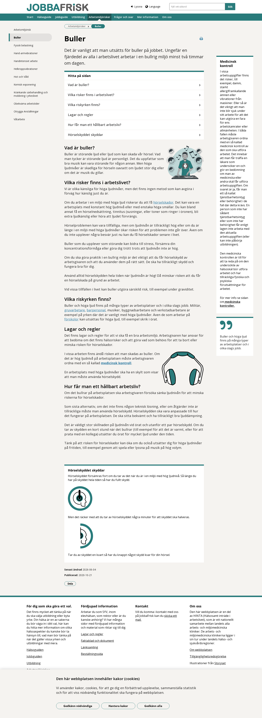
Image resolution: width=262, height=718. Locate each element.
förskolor (71, 319)
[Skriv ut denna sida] (201, 38)
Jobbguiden (34, 656)
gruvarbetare (74, 310)
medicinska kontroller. (230, 304)
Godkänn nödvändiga (77, 706)
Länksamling (89, 647)
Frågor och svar (123, 17)
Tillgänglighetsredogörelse (208, 656)
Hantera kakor (118, 706)
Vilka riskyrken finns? (84, 105)
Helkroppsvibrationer (26, 69)
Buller (17, 37)
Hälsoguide (44, 17)
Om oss (166, 17)
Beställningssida (92, 654)
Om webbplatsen (201, 650)
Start (30, 17)
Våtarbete (19, 119)
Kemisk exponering (25, 84)
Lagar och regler (80, 115)
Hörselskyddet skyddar (85, 135)
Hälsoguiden (35, 650)
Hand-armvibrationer (26, 53)
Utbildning (78, 17)
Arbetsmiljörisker (99, 17)
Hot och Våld (21, 76)
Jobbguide (61, 17)
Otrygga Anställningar (26, 111)
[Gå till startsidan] (57, 7)
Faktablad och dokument (97, 641)
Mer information (147, 17)
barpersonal (96, 310)
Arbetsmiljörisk (22, 29)
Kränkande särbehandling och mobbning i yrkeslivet (31, 94)
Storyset (220, 663)
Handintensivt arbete (26, 61)
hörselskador (163, 202)
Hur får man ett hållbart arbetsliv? (94, 125)
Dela (72, 583)
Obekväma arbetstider (26, 103)
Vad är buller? (78, 85)
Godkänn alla (153, 706)
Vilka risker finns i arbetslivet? (91, 95)
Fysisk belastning (23, 45)
